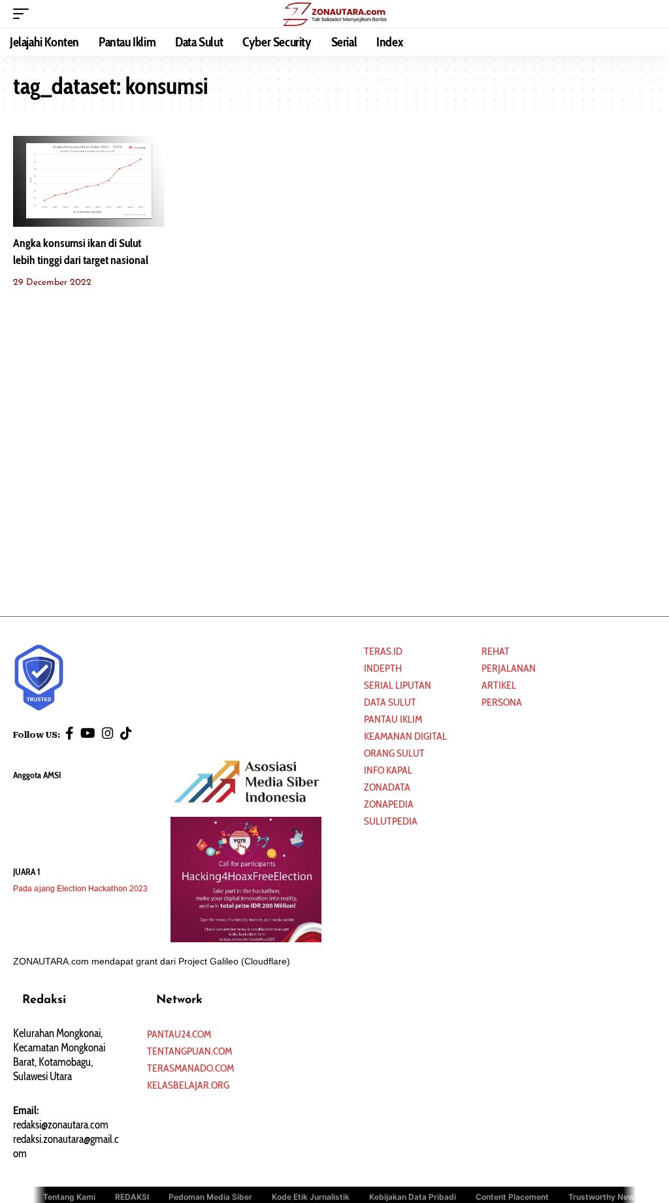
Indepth (383, 668)
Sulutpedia (390, 821)
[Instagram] (108, 733)
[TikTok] (126, 733)
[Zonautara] (334, 13)
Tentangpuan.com (189, 1051)
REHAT (495, 651)
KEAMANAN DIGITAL (405, 736)
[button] (24, 13)
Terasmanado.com (190, 1068)
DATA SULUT (390, 702)
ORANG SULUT (394, 753)
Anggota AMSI (37, 775)
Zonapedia (389, 804)
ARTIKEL (498, 685)
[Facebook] (69, 733)
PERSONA (501, 702)
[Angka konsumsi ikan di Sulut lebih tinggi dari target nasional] (88, 181)
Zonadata (387, 787)
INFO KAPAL (388, 770)
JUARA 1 (27, 872)
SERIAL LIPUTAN (397, 685)
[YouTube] (88, 733)
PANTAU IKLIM (393, 719)
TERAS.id (383, 651)
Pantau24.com (179, 1034)
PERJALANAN (508, 668)
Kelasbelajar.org (188, 1085)
